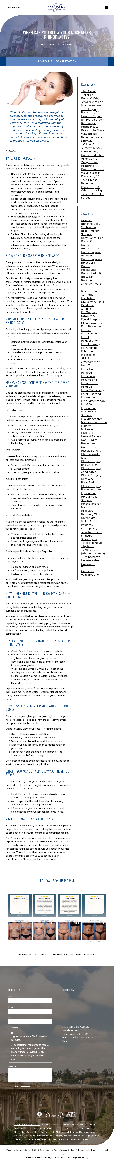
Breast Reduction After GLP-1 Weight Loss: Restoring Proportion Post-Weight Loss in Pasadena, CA (92, 165)
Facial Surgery (90, 344)
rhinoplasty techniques (37, 165)
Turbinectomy (90, 557)
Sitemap (71, 1157)
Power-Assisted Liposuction (91, 491)
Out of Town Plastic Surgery (91, 448)
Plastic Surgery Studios (64, 1150)
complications (38, 794)
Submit (15, 1086)
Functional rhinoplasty (18, 278)
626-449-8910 (87, 1033)
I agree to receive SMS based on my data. (29, 1038)
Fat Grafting (89, 347)
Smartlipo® (89, 539)
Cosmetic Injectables (88, 296)
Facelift (86, 330)
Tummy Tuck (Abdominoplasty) (93, 551)
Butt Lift (86, 280)
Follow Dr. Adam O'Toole (33, 954)
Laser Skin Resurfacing (89, 377)
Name (11, 996)
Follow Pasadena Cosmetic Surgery (74, 954)
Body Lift (87, 241)
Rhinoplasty (68, 44)
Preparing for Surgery (90, 498)
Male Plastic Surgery (89, 413)
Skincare (86, 535)
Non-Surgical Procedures (89, 441)
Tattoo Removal (91, 542)
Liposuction (88, 408)
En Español (14, 7)
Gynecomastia (90, 362)
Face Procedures (92, 326)
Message (12, 1066)
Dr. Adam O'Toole (92, 301)
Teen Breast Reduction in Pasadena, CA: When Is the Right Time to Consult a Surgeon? (93, 188)
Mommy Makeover (87, 427)
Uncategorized (91, 560)
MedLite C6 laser (92, 418)
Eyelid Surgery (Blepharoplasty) (92, 321)
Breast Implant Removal (91, 253)
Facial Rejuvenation (90, 338)
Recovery (87, 510)
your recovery (26, 829)
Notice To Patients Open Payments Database (46, 1157)
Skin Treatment (91, 532)
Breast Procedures (88, 267)
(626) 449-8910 (31, 855)
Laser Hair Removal (88, 370)
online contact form (45, 859)
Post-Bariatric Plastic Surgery (91, 484)
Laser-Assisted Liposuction (91, 395)
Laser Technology (92, 390)
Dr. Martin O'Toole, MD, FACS (27, 1124)
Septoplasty (89, 528)
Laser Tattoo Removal (89, 384)
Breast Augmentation (90, 246)
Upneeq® (87, 571)
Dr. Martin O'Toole (87, 306)
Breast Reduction (92, 273)
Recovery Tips (90, 514)
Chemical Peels (91, 284)
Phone (11, 1017)
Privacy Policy (82, 1157)
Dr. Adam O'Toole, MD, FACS (47, 1132)
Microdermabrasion (94, 422)
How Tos (87, 365)
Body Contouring (92, 238)
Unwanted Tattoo (88, 565)
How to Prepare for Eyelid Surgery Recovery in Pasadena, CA (93, 121)
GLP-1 (85, 358)
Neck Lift (87, 432)
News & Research (92, 436)
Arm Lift (86, 220)
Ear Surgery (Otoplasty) (89, 314)
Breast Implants (91, 259)
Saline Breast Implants (90, 523)
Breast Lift (88, 262)
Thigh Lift (87, 546)
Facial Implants (91, 333)
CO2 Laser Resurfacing (89, 289)
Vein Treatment (91, 574)
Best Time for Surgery (90, 232)
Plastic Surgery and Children (91, 462)
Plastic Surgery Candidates (91, 469)
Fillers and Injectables (88, 353)
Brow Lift (87, 276)
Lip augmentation (93, 401)
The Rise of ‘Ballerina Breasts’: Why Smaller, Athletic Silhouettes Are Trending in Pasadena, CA (92, 101)
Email (10, 1007)
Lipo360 (86, 404)
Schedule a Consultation (57, 61)
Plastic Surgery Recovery (91, 477)
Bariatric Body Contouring (90, 225)
